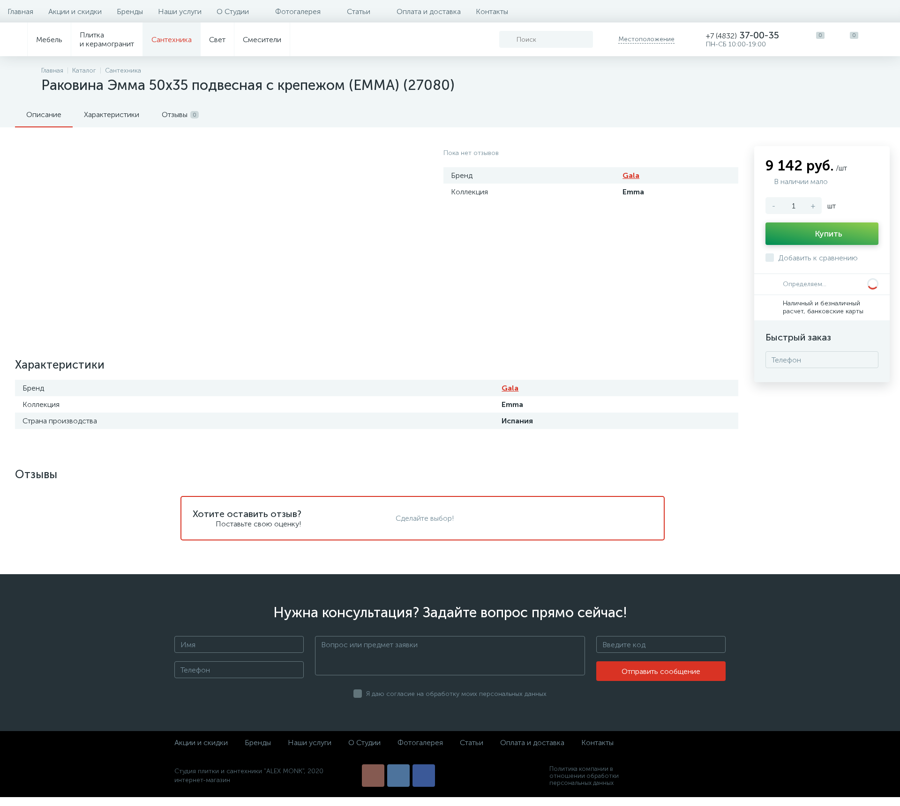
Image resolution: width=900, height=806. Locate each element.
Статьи (358, 11)
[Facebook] (423, 775)
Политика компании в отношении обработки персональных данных (584, 775)
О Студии (233, 11)
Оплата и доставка (429, 11)
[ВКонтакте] (398, 775)
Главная (20, 11)
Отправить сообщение (661, 671)
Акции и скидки (75, 11)
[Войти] (883, 39)
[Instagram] (373, 775)
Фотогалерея (298, 11)
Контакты (492, 11)
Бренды (130, 11)
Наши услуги (180, 11)
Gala (630, 175)
